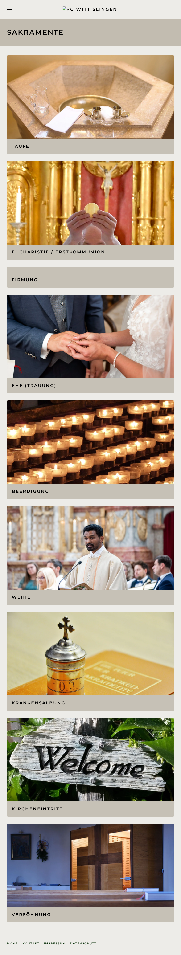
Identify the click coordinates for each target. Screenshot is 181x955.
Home (12, 943)
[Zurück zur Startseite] (91, 9)
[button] (9, 9)
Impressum (55, 943)
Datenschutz (83, 943)
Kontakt (30, 943)
